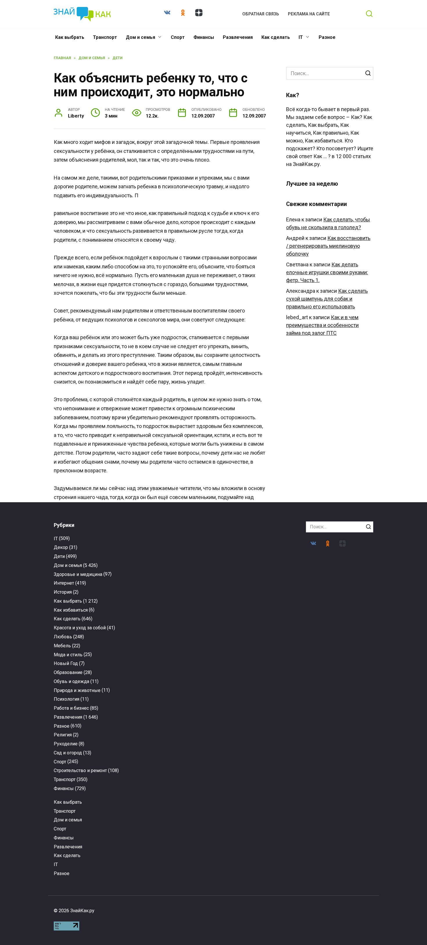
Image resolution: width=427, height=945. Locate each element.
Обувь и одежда (71, 681)
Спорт (178, 37)
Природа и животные (77, 690)
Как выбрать (69, 37)
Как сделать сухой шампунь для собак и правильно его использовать (327, 299)
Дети (59, 556)
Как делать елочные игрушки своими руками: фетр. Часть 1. (327, 272)
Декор (61, 547)
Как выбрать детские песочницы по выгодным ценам (337, 737)
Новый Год (66, 663)
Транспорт (105, 37)
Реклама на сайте (309, 14)
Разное (327, 37)
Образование (68, 672)
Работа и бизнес (71, 708)
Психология (66, 699)
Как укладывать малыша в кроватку (172, 829)
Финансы (203, 37)
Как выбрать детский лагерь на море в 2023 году (254, 737)
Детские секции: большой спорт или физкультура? (172, 737)
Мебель (62, 645)
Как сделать (275, 37)
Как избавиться (71, 610)
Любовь (63, 636)
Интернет (64, 583)
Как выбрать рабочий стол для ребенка (338, 832)
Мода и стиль (68, 654)
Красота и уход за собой (80, 627)
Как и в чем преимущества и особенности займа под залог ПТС (322, 325)
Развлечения (238, 37)
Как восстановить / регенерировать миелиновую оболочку (328, 246)
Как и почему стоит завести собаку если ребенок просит (89, 832)
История (63, 592)
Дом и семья (140, 37)
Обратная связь (260, 14)
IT (301, 37)
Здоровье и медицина (78, 574)
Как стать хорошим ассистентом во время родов (255, 833)
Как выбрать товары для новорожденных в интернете (89, 736)
